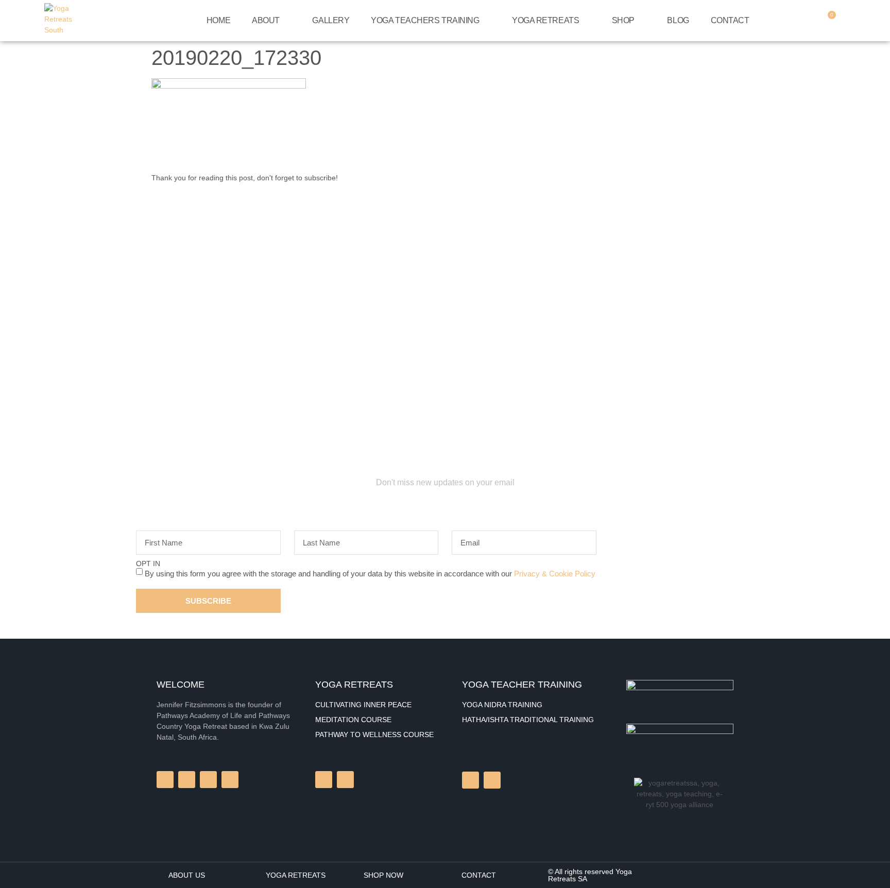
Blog (678, 20)
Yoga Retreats (545, 20)
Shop (623, 20)
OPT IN (148, 563)
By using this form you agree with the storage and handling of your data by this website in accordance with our (370, 573)
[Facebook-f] (165, 779)
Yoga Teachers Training (425, 20)
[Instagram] (323, 779)
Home (218, 20)
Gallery (330, 20)
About (266, 20)
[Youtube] (492, 780)
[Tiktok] (470, 780)
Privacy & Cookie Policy (554, 573)
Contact (730, 20)
